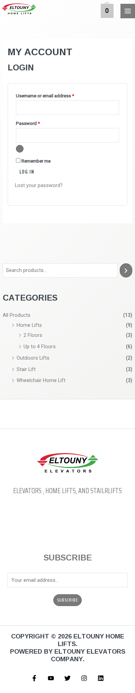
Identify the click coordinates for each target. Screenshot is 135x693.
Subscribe (67, 600)
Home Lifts (29, 325)
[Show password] (20, 149)
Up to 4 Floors (40, 346)
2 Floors (33, 335)
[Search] (126, 270)
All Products (16, 315)
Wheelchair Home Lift (41, 380)
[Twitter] (67, 678)
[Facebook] (34, 678)
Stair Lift (26, 369)
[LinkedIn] (101, 678)
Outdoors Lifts (33, 358)
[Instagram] (84, 678)
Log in (26, 172)
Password (36, 122)
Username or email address (54, 94)
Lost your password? (39, 185)
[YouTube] (51, 678)
